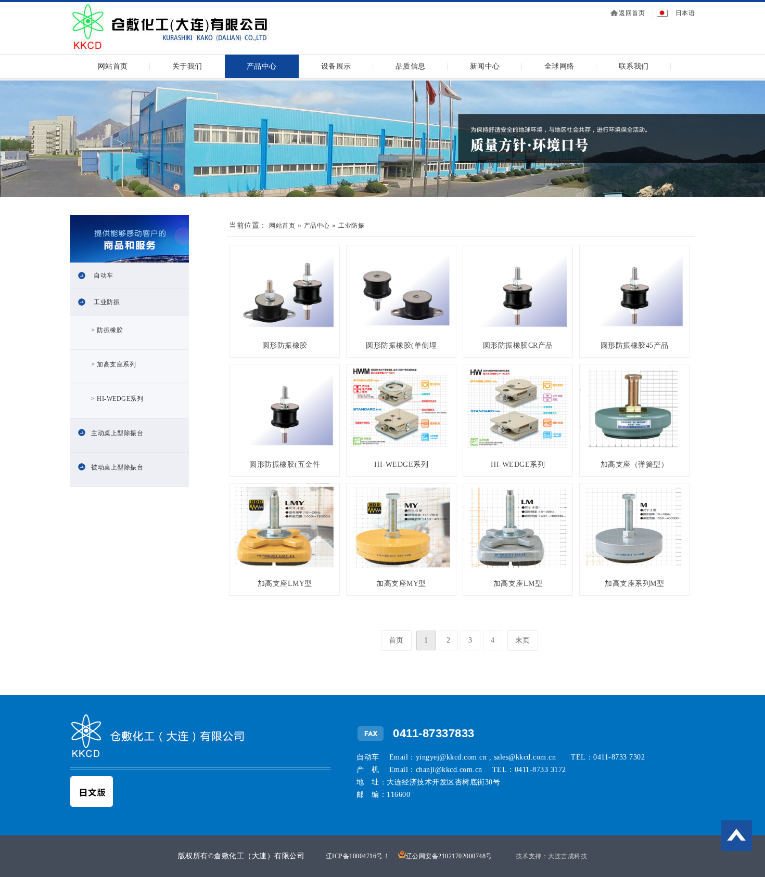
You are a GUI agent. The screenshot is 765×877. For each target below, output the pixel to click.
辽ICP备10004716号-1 (357, 856)
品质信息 (411, 66)
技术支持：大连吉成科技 (552, 856)
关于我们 (187, 66)
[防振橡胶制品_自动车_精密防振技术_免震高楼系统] (170, 50)
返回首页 (632, 13)
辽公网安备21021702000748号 (449, 856)
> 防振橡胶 (107, 330)
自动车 (103, 275)
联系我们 (634, 66)
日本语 (685, 13)
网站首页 (113, 66)
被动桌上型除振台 (117, 467)
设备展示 (336, 66)
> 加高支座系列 (113, 364)
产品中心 (262, 66)
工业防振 (107, 302)
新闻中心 (485, 66)
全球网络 (559, 66)
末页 (522, 640)
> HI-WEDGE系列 (117, 398)
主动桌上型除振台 (117, 433)
